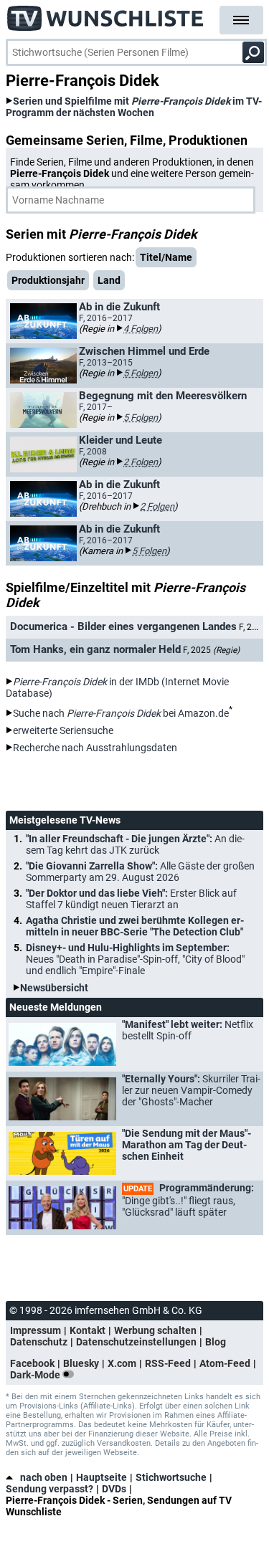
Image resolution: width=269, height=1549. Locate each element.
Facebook (32, 1363)
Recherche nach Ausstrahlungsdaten (95, 747)
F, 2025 (211, 650)
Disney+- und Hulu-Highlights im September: (135, 959)
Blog (215, 1342)
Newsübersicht (54, 987)
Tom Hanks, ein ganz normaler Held (95, 649)
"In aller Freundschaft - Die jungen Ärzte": (135, 844)
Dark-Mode (36, 1375)
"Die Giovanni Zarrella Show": (140, 871)
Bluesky (81, 1363)
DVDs (114, 1489)
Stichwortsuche (171, 1477)
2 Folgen (140, 462)
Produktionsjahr (48, 280)
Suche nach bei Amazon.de (121, 713)
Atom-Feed (224, 1363)
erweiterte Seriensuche (63, 730)
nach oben (43, 1477)
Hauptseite (101, 1477)
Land (109, 280)
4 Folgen (140, 328)
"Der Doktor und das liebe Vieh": (131, 898)
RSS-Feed (168, 1363)
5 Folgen (140, 373)
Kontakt (87, 1330)
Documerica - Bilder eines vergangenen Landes (123, 626)
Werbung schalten (155, 1330)
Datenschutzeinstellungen (136, 1342)
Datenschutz (38, 1342)
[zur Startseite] (106, 14)
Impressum (35, 1330)
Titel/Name (166, 257)
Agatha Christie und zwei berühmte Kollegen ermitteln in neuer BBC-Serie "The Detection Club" (135, 926)
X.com (122, 1363)
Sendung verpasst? (49, 1489)
